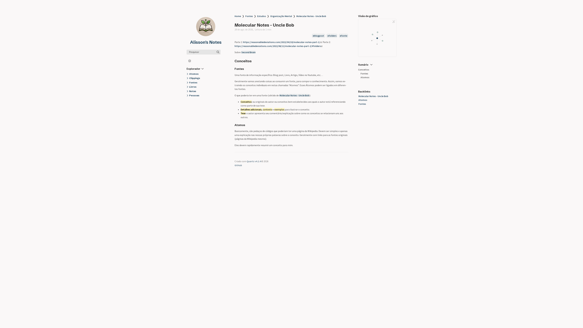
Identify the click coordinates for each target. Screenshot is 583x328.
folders (332, 35)
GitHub (238, 165)
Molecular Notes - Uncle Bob (311, 16)
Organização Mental (281, 16)
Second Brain (248, 52)
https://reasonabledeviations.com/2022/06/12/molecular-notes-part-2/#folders (278, 46)
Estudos (261, 16)
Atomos (365, 77)
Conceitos (363, 69)
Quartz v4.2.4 (254, 161)
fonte (344, 35)
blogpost (319, 35)
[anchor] (254, 61)
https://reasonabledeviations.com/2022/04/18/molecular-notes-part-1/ (281, 42)
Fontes (249, 16)
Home (238, 16)
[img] (218, 52)
